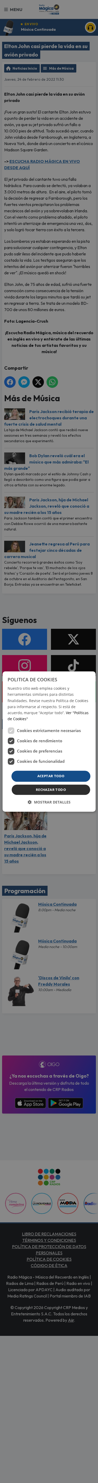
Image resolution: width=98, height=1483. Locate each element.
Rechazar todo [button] (51, 789)
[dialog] (48, 741)
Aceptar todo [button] (51, 776)
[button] (49, 802)
